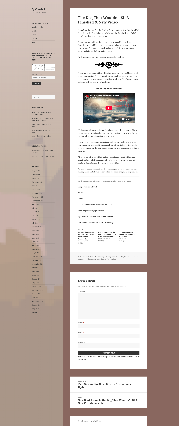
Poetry (109, 259)
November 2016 (37, 301)
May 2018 (35, 283)
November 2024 (37, 182)
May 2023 (35, 216)
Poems (103, 259)
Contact (34, 39)
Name (81, 323)
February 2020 (37, 257)
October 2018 (36, 279)
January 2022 (36, 227)
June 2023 (35, 212)
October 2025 (36, 175)
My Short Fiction (38, 27)
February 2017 (37, 298)
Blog (109, 257)
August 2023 (36, 204)
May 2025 (35, 178)
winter (114, 259)
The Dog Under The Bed (46, 156)
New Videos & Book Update (41, 136)
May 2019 (35, 275)
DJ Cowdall (38, 9)
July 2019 (35, 268)
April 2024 (35, 186)
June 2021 (35, 234)
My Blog (34, 31)
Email (81, 332)
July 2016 (35, 312)
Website (81, 342)
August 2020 (36, 245)
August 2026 (36, 171)
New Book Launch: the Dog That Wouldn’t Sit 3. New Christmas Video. (107, 234)
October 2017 (36, 294)
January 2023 (36, 219)
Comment (83, 292)
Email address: (37, 75)
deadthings (100, 257)
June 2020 (35, 249)
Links (34, 35)
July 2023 (35, 208)
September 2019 (37, 264)
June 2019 (35, 271)
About (34, 42)
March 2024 (36, 189)
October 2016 (36, 305)
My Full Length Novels (40, 23)
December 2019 (37, 260)
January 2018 (36, 286)
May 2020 (35, 253)
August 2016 (36, 309)
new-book (97, 259)
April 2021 (35, 238)
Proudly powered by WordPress (89, 421)
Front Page (115, 257)
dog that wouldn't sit (85, 259)
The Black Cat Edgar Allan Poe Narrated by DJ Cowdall (127, 234)
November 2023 (37, 197)
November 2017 (37, 290)
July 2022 (35, 223)
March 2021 (36, 242)
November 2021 (37, 230)
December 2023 (37, 193)
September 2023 (37, 201)
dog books (134, 257)
